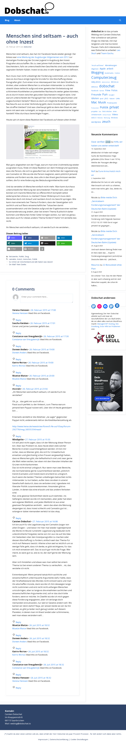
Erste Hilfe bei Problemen (110, 326)
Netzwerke (13, 256)
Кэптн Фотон (18, 365)
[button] (120, 20)
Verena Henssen (20, 313)
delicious (94, 87)
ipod (101, 98)
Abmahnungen (111, 65)
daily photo (96, 82)
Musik (102, 102)
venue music (106, 115)
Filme (107, 90)
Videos (115, 114)
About (17, 20)
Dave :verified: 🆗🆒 (100, 141)
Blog (7, 20)
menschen (27, 259)
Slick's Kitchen (107, 111)
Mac (94, 102)
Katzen (112, 98)
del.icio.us (114, 82)
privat (114, 107)
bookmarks (109, 73)
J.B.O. (106, 98)
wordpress (96, 122)
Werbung (107, 118)
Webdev (100, 118)
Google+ (112, 95)
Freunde (96, 94)
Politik (21, 256)
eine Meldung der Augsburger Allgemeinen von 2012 (43, 57)
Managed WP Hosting (106, 324)
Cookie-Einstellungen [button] (79, 739)
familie (102, 91)
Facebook (94, 90)
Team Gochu (107, 53)
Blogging (97, 72)
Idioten (95, 98)
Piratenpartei (112, 103)
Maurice (95, 264)
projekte (94, 111)
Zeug (27, 256)
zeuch (106, 121)
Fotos (114, 90)
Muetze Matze (19, 378)
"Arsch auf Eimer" (97, 65)
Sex (100, 111)
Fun (105, 94)
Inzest (19, 259)
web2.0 (93, 118)
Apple (103, 68)
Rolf (93, 171)
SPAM (115, 111)
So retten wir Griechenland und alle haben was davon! (31, 262)
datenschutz (106, 82)
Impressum (43, 739)
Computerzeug (104, 77)
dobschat (107, 86)
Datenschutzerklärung (59, 739)
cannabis (12, 259)
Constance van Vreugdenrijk (25, 339)
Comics (117, 73)
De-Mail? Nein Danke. (17, 264)
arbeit (110, 68)
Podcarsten (95, 108)
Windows (114, 118)
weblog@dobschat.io (20, 723)
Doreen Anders (19, 352)
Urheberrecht (96, 114)
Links (118, 98)
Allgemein (95, 69)
